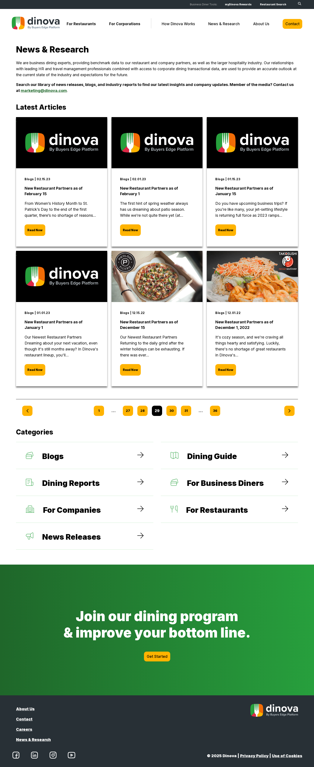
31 (186, 411)
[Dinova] (36, 24)
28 (142, 411)
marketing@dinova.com (44, 90)
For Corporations (124, 24)
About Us (261, 24)
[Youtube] (71, 756)
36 (215, 411)
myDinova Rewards (238, 4)
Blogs (53, 456)
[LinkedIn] (34, 756)
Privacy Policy (254, 756)
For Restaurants (81, 24)
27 (128, 411)
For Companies (72, 510)
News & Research (224, 24)
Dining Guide (212, 456)
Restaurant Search (273, 4)
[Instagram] (53, 756)
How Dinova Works (178, 24)
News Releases (71, 537)
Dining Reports (71, 483)
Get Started (157, 656)
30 (171, 411)
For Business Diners (225, 483)
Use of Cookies (287, 756)
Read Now (35, 230)
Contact (292, 24)
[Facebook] (16, 756)
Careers (24, 729)
